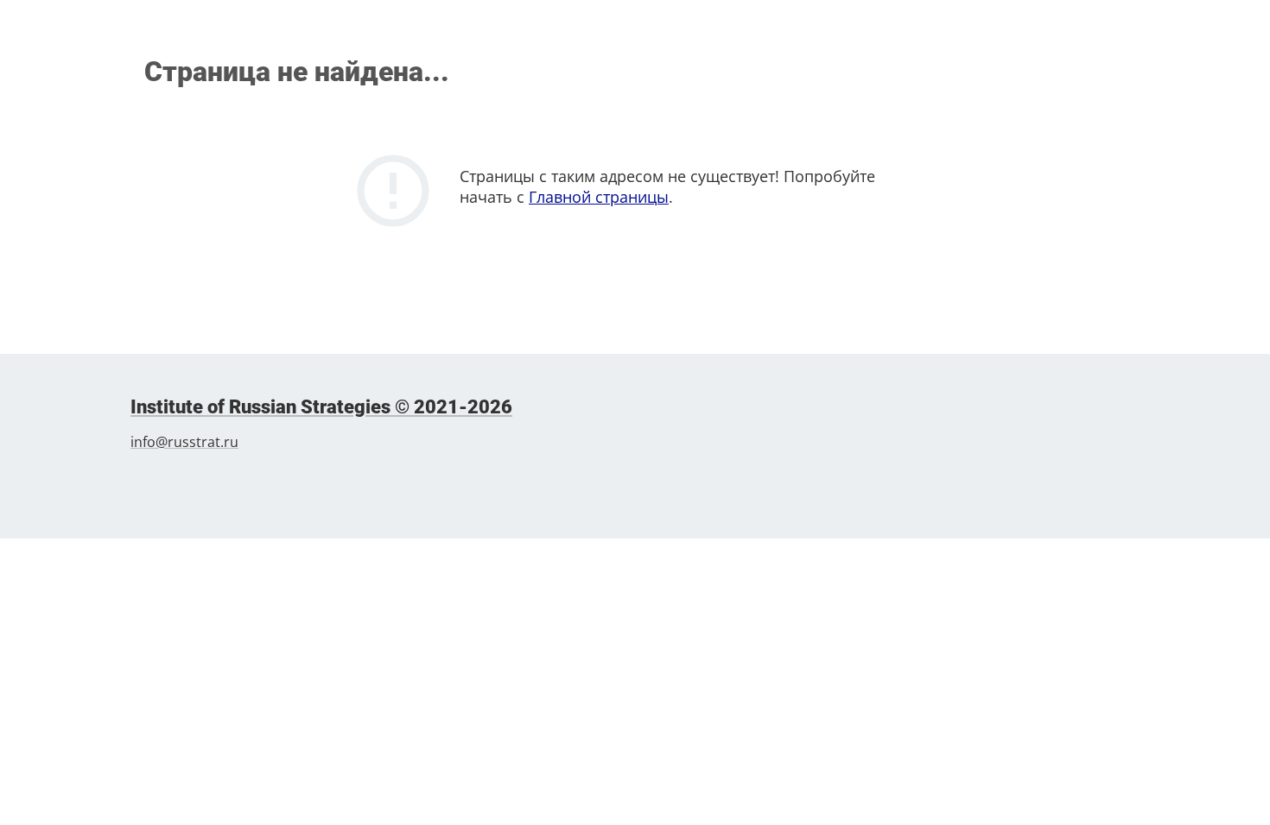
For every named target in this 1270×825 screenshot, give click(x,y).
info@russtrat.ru (184, 441)
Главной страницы (599, 196)
